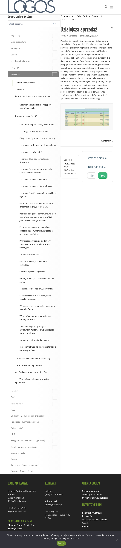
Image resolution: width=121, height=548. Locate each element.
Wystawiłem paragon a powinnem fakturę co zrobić (35, 318)
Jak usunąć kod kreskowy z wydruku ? (37, 288)
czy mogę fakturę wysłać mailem (34, 131)
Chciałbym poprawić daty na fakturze (37, 124)
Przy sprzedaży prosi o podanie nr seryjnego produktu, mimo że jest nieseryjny (35, 244)
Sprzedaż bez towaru (29, 254)
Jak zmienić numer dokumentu (33, 179)
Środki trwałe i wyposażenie (24, 447)
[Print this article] (112, 27)
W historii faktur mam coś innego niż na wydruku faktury (37, 307)
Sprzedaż (15, 74)
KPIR (13, 434)
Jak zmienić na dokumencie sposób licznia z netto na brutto (36, 171)
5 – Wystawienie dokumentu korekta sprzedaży (32, 381)
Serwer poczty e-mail (92, 494)
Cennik (85, 523)
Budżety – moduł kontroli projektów (27, 416)
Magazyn (15, 67)
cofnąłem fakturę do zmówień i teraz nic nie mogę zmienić (38, 348)
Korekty (14, 391)
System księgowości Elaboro (95, 498)
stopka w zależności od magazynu (35, 340)
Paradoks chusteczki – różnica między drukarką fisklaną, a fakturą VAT (37, 205)
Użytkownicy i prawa (20, 61)
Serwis (14, 410)
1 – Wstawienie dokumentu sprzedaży (32, 358)
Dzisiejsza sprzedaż (25, 82)
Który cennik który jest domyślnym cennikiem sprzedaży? (35, 297)
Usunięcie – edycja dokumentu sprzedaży (33, 263)
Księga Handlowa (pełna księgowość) (28, 440)
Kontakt (86, 526)
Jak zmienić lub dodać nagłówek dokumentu (34, 160)
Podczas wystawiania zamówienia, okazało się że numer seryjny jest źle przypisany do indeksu (36, 230)
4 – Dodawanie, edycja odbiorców (31, 372)
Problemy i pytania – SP (26, 116)
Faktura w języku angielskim (32, 271)
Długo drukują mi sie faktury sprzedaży (37, 138)
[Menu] (111, 7)
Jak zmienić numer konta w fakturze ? (37, 186)
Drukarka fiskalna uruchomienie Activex (33, 96)
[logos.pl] (31, 7)
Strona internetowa (91, 491)
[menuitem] (104, 7)
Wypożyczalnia (18, 453)
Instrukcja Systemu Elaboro (94, 519)
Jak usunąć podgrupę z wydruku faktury (38, 145)
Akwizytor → (107, 140)
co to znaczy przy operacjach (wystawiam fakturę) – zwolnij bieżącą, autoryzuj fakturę (37, 329)
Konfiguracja (16, 48)
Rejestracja (16, 35)
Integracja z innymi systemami (24, 465)
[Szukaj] (104, 7)
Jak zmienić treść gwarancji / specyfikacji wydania (38, 195)
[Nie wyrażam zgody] (117, 539)
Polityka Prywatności (92, 513)
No (92, 175)
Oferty (14, 459)
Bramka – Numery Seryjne (23, 471)
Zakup (14, 54)
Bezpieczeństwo (18, 42)
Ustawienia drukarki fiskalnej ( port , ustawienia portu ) (36, 106)
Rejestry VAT (17, 428)
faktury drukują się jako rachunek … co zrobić (37, 280)
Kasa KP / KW (17, 403)
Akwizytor (20, 89)
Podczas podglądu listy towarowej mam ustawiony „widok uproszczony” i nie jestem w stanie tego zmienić (38, 217)
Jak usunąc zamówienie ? (31, 152)
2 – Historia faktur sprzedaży (28, 365)
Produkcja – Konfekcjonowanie (25, 422)
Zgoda (61, 543)
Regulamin (87, 516)
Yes (103, 175)
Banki (13, 397)
